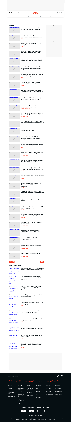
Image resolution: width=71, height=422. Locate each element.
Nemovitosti (48, 380)
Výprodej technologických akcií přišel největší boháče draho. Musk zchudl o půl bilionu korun (32, 215)
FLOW (45, 16)
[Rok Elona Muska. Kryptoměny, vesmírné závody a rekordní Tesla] (14, 248)
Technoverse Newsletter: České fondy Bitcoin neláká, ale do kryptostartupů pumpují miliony (32, 192)
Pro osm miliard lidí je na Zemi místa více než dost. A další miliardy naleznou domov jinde (32, 75)
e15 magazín (40, 16)
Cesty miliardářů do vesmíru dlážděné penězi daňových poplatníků (32, 238)
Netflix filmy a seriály (49, 395)
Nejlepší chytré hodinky (49, 392)
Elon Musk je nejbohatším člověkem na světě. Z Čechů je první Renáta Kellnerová (32, 176)
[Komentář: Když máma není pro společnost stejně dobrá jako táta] (14, 297)
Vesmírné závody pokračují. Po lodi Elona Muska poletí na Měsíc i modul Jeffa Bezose (31, 44)
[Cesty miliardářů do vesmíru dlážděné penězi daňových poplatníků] (14, 240)
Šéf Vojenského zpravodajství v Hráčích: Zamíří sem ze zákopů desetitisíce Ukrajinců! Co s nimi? (32, 344)
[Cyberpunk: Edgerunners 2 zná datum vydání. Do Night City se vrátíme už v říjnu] (14, 321)
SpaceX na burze (48, 388)
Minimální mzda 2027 (58, 394)
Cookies (54, 418)
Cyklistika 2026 (38, 397)
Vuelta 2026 (53, 381)
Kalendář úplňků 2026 (11, 396)
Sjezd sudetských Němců (31, 391)
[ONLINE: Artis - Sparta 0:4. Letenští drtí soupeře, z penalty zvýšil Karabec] (14, 313)
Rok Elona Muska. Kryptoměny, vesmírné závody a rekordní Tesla (31, 246)
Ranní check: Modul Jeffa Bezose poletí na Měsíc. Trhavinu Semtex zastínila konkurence (32, 36)
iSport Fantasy (31, 380)
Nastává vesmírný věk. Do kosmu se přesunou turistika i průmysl (32, 223)
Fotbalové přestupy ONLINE (26, 381)
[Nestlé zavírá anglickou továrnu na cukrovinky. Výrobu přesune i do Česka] (14, 209)
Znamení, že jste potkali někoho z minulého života (21, 392)
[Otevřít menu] (62, 13)
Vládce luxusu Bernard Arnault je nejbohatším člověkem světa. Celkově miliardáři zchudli (32, 59)
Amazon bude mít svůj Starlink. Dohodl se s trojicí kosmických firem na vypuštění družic (32, 168)
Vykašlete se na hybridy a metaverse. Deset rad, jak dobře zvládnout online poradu (32, 145)
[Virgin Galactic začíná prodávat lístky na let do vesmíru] (14, 201)
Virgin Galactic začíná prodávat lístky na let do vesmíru (32, 199)
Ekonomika (23, 16)
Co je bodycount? (11, 397)
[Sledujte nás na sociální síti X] (12, 13)
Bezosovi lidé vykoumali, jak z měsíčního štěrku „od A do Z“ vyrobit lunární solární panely (31, 68)
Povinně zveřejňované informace (50, 419)
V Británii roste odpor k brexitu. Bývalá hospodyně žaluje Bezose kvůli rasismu (30, 83)
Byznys (34, 16)
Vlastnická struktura (19, 419)
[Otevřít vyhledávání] (60, 13)
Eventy (55, 16)
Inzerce (33, 407)
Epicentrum (10, 388)
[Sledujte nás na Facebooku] (14, 13)
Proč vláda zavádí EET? (30, 392)
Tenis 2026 (38, 392)
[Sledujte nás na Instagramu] (16, 13)
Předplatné (39, 407)
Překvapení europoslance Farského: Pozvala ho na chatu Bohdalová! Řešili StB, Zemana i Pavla (32, 269)
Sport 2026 (38, 385)
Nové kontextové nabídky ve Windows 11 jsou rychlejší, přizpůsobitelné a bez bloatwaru (32, 303)
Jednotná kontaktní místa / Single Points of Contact (31, 419)
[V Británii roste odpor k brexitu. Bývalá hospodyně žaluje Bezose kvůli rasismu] (14, 85)
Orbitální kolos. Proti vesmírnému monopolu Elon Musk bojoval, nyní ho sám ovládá (32, 114)
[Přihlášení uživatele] (57, 13)
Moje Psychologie (11, 380)
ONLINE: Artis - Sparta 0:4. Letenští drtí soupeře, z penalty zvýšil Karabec (30, 311)
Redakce (29, 407)
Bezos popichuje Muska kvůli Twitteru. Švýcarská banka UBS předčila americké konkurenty (30, 138)
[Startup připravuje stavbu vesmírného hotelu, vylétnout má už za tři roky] (14, 131)
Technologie (48, 385)
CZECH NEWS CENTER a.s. (39, 415)
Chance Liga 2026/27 (47, 381)
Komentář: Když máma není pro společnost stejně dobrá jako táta (31, 295)
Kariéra (47, 407)
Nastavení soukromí (59, 418)
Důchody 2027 (57, 392)
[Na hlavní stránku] (35, 13)
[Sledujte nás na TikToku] (21, 13)
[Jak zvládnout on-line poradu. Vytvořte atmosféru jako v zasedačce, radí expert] (14, 108)
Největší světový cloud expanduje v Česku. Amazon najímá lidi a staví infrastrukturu (31, 254)
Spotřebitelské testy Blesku (40, 380)
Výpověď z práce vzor (30, 395)
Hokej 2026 (38, 391)
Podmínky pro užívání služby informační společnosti (31, 418)
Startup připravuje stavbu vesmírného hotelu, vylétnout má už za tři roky (32, 129)
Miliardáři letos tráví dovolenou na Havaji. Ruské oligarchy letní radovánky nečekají (31, 98)
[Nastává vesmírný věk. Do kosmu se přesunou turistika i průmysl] (14, 225)
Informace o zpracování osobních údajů (46, 418)
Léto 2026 (20, 385)
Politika (28, 385)
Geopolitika (29, 16)
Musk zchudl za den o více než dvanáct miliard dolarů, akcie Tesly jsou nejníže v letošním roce (32, 122)
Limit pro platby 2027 (58, 391)
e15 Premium (16, 16)
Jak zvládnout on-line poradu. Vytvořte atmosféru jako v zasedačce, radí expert (30, 106)
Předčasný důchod (58, 388)
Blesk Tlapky (18, 380)
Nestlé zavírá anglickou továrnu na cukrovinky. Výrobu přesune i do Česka (32, 207)
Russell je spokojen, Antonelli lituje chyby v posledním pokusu (31, 336)
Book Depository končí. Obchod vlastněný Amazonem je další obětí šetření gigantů (31, 52)
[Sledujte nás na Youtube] (18, 13)
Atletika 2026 (38, 395)
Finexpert (50, 16)
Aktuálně (10, 385)
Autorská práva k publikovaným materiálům (15, 418)
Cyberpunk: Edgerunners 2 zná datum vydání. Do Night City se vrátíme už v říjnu (32, 319)
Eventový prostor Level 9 (37, 381)
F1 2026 (37, 394)
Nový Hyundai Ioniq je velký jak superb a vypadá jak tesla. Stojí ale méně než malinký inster (31, 288)
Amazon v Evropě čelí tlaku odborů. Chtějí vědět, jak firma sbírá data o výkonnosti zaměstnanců (31, 185)
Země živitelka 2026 (58, 395)
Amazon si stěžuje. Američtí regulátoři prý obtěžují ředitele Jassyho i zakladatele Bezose (32, 91)
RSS (43, 407)
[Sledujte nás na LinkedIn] (9, 13)
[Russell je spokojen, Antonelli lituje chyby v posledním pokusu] (14, 338)
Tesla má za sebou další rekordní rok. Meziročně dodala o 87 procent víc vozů (30, 231)
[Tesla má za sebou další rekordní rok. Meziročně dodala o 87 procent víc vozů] (14, 232)
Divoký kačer (29, 396)
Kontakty (24, 407)
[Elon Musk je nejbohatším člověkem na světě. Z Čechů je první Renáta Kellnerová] (14, 178)
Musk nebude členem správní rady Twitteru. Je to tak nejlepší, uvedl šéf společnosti (32, 161)
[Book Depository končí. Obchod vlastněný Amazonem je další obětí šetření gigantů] (14, 54)
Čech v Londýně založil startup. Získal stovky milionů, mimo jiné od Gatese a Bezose (32, 153)
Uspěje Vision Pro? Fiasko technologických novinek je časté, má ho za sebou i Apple (31, 28)
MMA (37, 388)
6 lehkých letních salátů (21, 403)
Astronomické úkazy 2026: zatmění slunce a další (21, 395)
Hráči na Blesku (24, 380)
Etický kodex (42, 419)
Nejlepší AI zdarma (48, 391)
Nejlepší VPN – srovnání (49, 394)
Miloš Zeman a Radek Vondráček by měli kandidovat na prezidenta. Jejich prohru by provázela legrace (31, 278)
